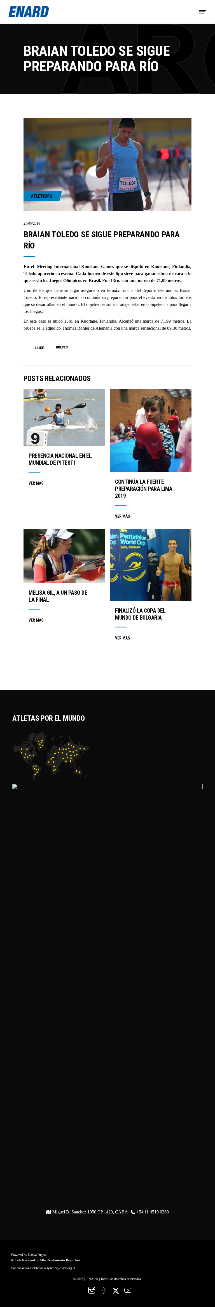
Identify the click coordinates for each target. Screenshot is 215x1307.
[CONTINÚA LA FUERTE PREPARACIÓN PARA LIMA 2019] (150, 430)
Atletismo (41, 196)
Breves (62, 347)
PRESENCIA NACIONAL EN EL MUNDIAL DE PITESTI (60, 459)
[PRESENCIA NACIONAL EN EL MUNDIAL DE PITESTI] (64, 417)
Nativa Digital (37, 1255)
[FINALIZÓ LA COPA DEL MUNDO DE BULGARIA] (150, 565)
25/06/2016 (32, 223)
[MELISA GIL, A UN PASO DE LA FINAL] (64, 556)
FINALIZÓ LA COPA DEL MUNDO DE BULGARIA (140, 614)
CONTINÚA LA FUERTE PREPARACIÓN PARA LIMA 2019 (143, 488)
